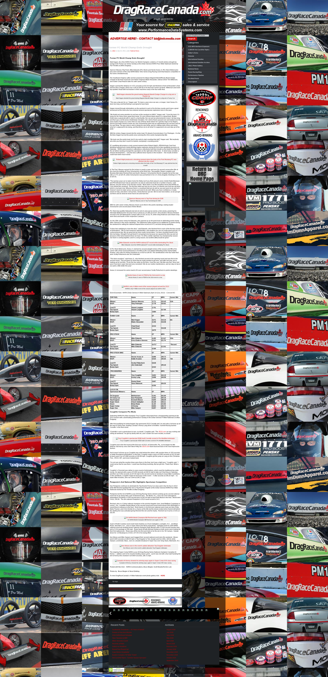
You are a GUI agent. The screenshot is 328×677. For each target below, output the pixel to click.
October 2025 (171, 658)
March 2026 (171, 644)
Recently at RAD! (118, 644)
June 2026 (170, 635)
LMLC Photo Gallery (195, 66)
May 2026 (170, 638)
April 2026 (170, 641)
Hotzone (191, 56)
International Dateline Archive (199, 62)
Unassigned (192, 82)
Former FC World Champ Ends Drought (130, 47)
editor (114, 51)
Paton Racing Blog (195, 72)
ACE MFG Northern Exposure (198, 46)
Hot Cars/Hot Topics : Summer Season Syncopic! (129, 658)
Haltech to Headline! (119, 646)
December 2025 (172, 652)
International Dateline (196, 59)
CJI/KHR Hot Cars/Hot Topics (198, 50)
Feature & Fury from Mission (122, 632)
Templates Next (198, 674)
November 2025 (172, 655)
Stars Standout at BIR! (119, 638)
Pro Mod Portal (193, 78)
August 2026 (171, 629)
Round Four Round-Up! (120, 649)
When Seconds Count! (120, 641)
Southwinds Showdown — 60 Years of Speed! (128, 629)
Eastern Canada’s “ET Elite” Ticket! (124, 655)
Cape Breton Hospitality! (120, 652)
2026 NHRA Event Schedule (122, 635)
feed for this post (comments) (121, 589)
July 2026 (170, 632)
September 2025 (172, 660)
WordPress (215, 674)
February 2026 (172, 646)
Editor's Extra (193, 53)
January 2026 (171, 649)
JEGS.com (162, 432)
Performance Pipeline (196, 75)
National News (134, 51)
